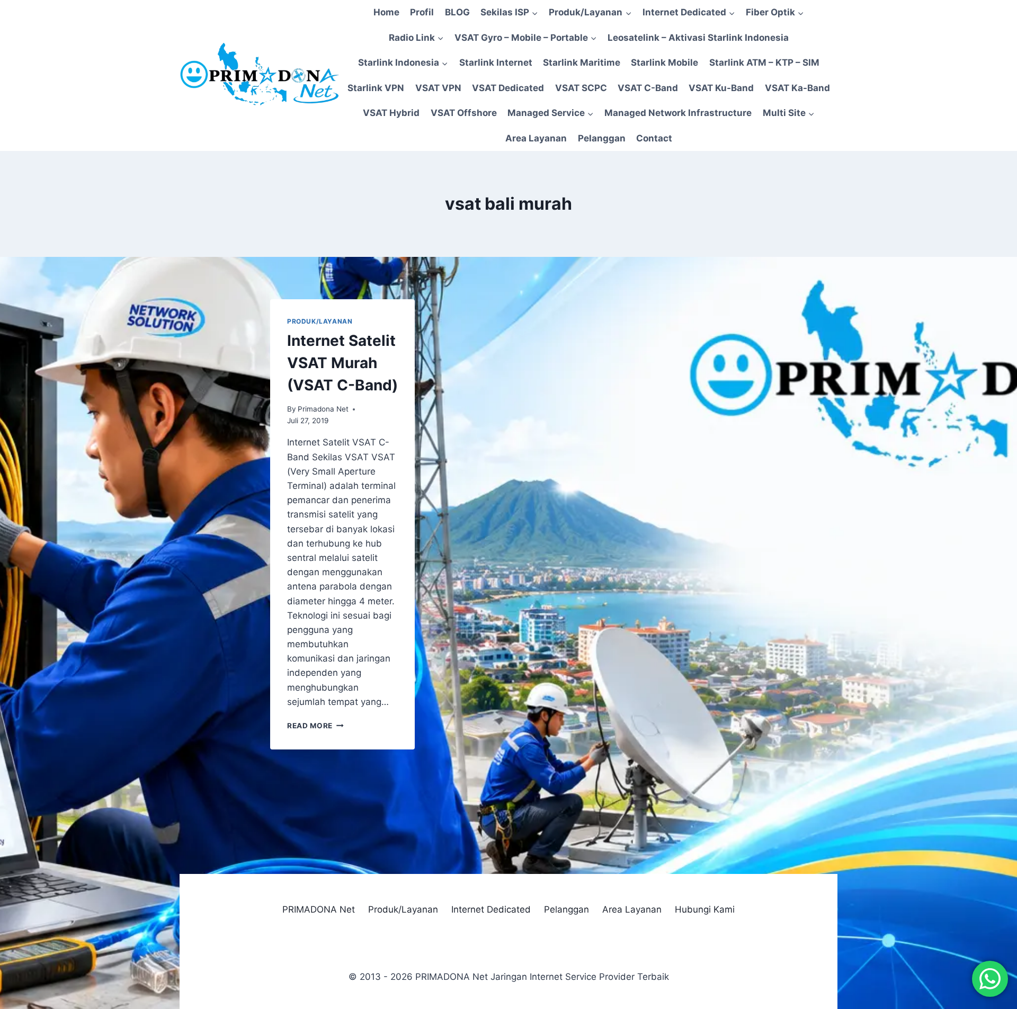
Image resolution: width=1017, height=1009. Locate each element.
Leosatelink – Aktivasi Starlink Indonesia (698, 37)
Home (386, 12)
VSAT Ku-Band (721, 88)
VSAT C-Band (648, 88)
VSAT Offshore (464, 113)
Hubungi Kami (705, 909)
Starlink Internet (495, 62)
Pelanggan (602, 138)
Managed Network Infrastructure (678, 113)
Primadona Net (323, 409)
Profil (422, 12)
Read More (315, 725)
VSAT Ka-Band (797, 88)
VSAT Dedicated (508, 88)
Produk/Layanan (319, 321)
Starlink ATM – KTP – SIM (764, 62)
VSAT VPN (438, 88)
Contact (654, 138)
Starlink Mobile (664, 62)
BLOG (457, 12)
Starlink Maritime (581, 62)
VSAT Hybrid (391, 113)
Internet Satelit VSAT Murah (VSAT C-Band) (342, 363)
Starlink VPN (375, 88)
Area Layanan (536, 138)
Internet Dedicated (491, 909)
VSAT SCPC (581, 88)
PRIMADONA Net (318, 909)
